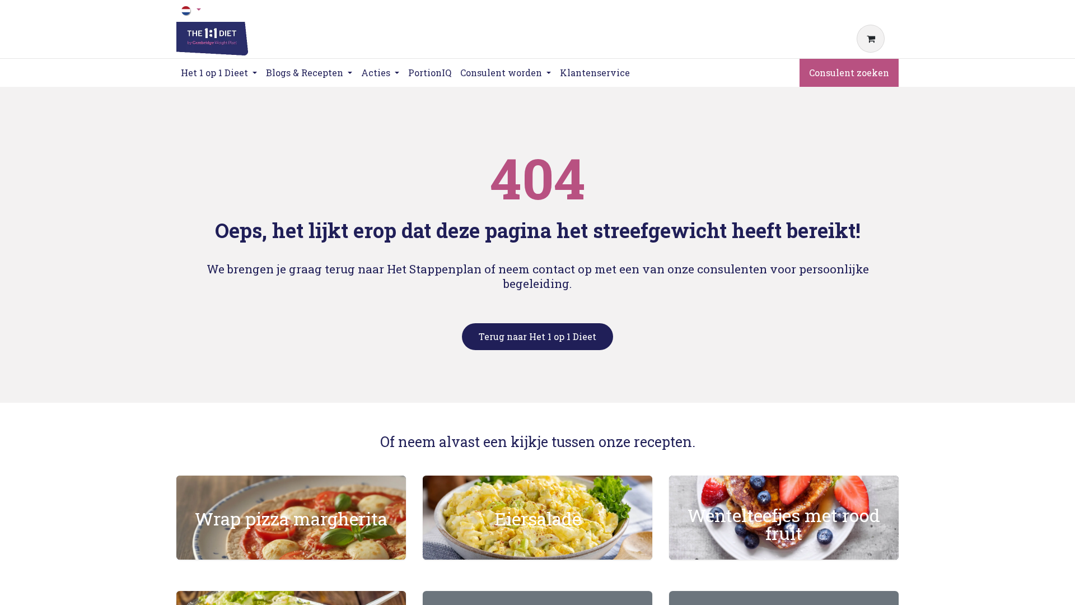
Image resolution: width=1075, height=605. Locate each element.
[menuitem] (430, 73)
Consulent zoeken (849, 72)
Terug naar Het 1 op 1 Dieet (537, 336)
